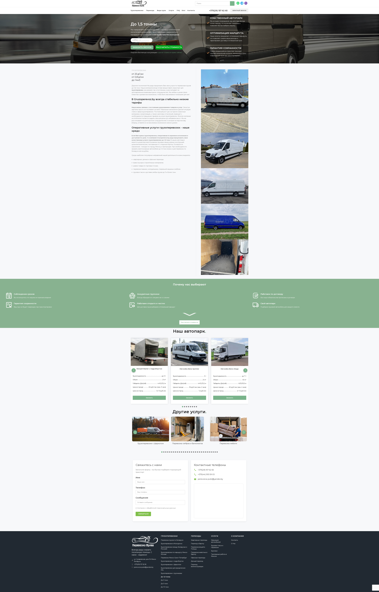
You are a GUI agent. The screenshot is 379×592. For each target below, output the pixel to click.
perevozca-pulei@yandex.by (210, 479)
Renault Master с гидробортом (149, 369)
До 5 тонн (164, 583)
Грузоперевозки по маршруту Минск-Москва (174, 553)
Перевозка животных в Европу (199, 553)
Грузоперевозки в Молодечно (171, 543)
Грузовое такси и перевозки (217, 546)
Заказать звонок (142, 47)
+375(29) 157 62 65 (206, 470)
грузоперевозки (137, 90)
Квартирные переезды (199, 540)
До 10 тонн (165, 587)
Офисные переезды (198, 558)
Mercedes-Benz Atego (230, 369)
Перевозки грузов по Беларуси (172, 540)
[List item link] (145, 564)
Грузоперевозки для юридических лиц (173, 569)
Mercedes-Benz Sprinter (189, 369)
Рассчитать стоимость (169, 47)
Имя (138, 477)
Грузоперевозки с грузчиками (171, 573)
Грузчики (214, 551)
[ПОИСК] (232, 3)
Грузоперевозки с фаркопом (171, 564)
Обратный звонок (239, 10)
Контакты (234, 540)
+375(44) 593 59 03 (206, 474)
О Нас (233, 543)
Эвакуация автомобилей (216, 541)
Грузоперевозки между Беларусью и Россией (174, 548)
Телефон (140, 487)
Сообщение (142, 498)
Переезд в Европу (197, 543)
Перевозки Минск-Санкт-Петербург (174, 558)
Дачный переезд (197, 561)
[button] (245, 370)
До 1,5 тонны (165, 577)
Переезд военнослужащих (197, 565)
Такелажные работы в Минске (219, 555)
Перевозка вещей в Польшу (198, 548)
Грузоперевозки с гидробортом (172, 561)
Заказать (149, 398)
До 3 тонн (164, 580)
